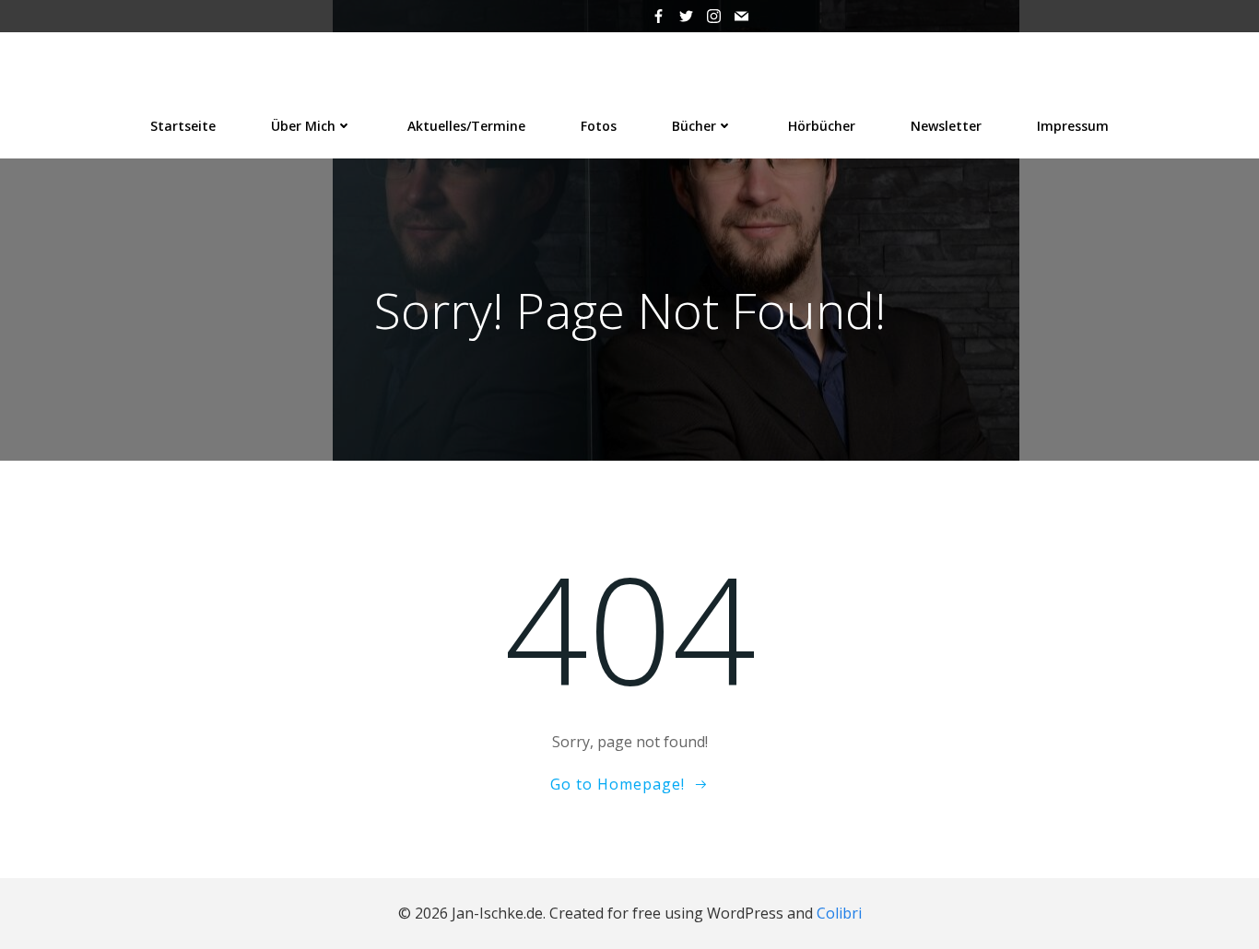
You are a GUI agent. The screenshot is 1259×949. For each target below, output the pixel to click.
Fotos (599, 126)
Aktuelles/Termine (466, 126)
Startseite (183, 126)
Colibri (839, 913)
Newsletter (946, 126)
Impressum (1073, 126)
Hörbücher (821, 126)
